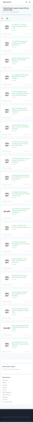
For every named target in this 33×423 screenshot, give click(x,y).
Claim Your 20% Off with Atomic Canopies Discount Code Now (20, 110)
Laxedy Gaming (6, 394)
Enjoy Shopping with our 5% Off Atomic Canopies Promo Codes (20, 327)
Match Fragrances (6, 392)
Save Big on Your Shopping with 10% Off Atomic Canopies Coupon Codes (21, 193)
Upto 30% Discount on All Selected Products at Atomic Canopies (20, 344)
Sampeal (4, 387)
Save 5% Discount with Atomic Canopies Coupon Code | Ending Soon (21, 210)
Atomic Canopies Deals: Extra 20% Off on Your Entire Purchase (21, 59)
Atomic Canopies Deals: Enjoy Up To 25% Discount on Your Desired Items (21, 177)
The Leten (4, 399)
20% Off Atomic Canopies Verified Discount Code (19, 276)
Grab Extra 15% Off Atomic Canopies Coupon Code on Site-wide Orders (20, 143)
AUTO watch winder (7, 402)
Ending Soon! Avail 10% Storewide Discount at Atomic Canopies (21, 243)
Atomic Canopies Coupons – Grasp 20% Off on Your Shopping (20, 293)
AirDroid (4, 382)
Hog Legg (4, 397)
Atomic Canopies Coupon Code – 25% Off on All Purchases (19, 260)
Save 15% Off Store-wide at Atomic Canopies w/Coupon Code (20, 310)
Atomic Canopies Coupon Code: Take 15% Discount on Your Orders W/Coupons (20, 93)
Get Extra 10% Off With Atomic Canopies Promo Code (21, 226)
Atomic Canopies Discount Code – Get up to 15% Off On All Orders (20, 126)
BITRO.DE (4, 385)
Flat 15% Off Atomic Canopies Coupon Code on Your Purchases (21, 160)
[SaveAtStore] (7, 2)
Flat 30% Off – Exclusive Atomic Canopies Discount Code (20, 26)
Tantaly (4, 390)
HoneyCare (5, 380)
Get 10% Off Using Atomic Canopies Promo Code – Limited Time (20, 43)
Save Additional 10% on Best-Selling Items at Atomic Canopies (20, 76)
